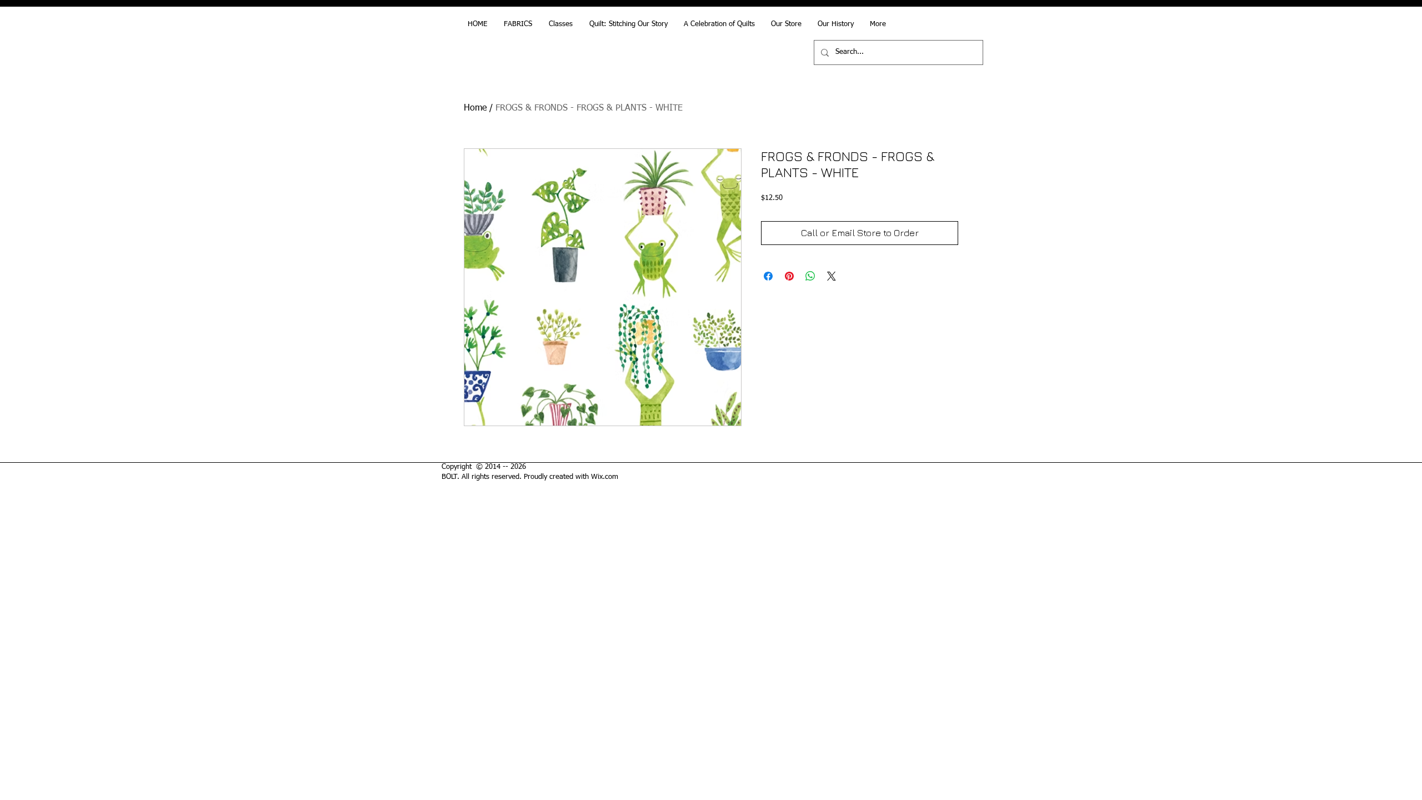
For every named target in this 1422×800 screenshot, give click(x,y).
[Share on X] (831, 276)
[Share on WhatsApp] (810, 276)
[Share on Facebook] (768, 276)
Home (475, 108)
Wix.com (604, 477)
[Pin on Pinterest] (789, 276)
